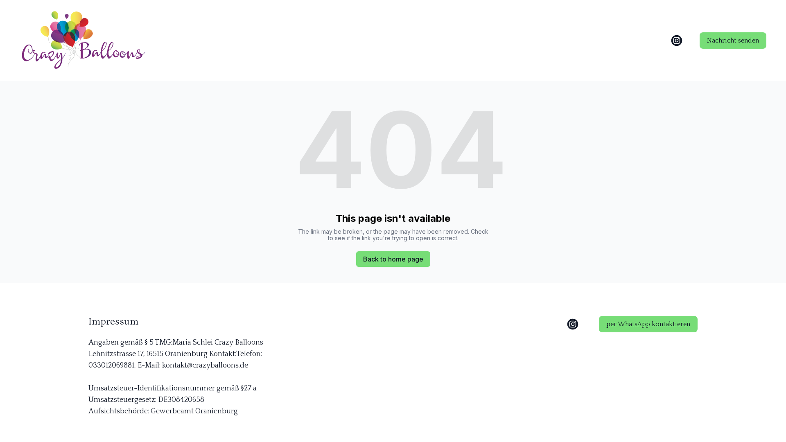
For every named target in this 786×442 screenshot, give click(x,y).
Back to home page (393, 259)
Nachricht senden (733, 40)
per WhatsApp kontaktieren (648, 324)
